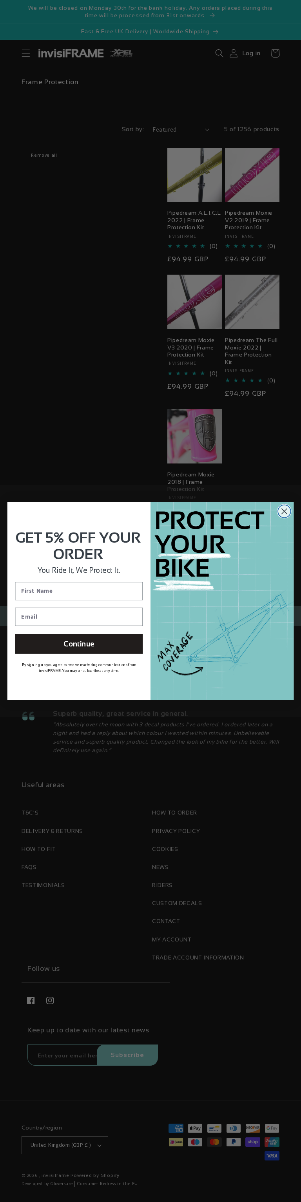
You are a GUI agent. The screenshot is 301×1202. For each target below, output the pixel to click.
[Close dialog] (284, 511)
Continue (78, 644)
